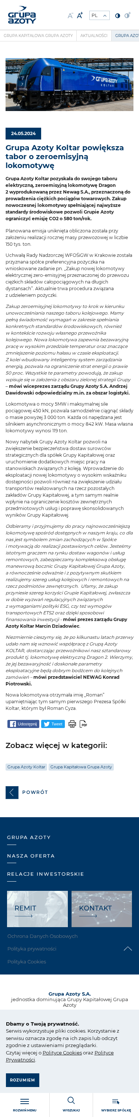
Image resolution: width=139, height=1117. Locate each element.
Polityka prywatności (31, 949)
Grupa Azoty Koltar (26, 766)
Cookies (72, 1053)
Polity (49, 1053)
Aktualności (93, 35)
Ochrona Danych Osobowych (42, 936)
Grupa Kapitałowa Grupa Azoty (38, 35)
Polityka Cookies (26, 962)
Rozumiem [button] (22, 1080)
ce (59, 1053)
